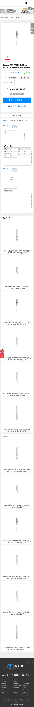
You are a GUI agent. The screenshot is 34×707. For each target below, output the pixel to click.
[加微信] (32, 32)
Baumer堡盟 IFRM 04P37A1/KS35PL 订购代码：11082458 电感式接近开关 (17, 359)
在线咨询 (18, 100)
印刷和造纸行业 (26, 690)
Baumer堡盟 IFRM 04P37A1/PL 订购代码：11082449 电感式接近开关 (17, 394)
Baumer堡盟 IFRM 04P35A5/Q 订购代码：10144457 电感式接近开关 (17, 287)
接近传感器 (12, 77)
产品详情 (4, 120)
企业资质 (4, 685)
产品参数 (10, 120)
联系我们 (4, 683)
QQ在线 (13, 106)
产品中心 (18, 17)
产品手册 (26, 120)
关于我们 (4, 681)
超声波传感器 (16, 688)
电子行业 (25, 681)
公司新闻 (4, 688)
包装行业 (25, 688)
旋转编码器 (15, 692)
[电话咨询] (32, 25)
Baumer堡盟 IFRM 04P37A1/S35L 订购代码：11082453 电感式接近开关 (17, 430)
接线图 (21, 120)
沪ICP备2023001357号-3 (17, 704)
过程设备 (25, 685)
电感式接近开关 (24, 77)
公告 (3, 692)
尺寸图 (16, 120)
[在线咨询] (32, 28)
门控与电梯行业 (26, 683)
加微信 (23, 106)
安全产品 (15, 690)
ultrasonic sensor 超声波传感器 (17, 10)
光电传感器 (15, 683)
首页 (11, 17)
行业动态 (4, 690)
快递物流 (25, 692)
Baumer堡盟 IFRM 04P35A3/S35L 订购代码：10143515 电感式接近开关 (17, 252)
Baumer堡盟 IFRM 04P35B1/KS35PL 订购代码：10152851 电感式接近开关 (17, 323)
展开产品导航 (16, 115)
